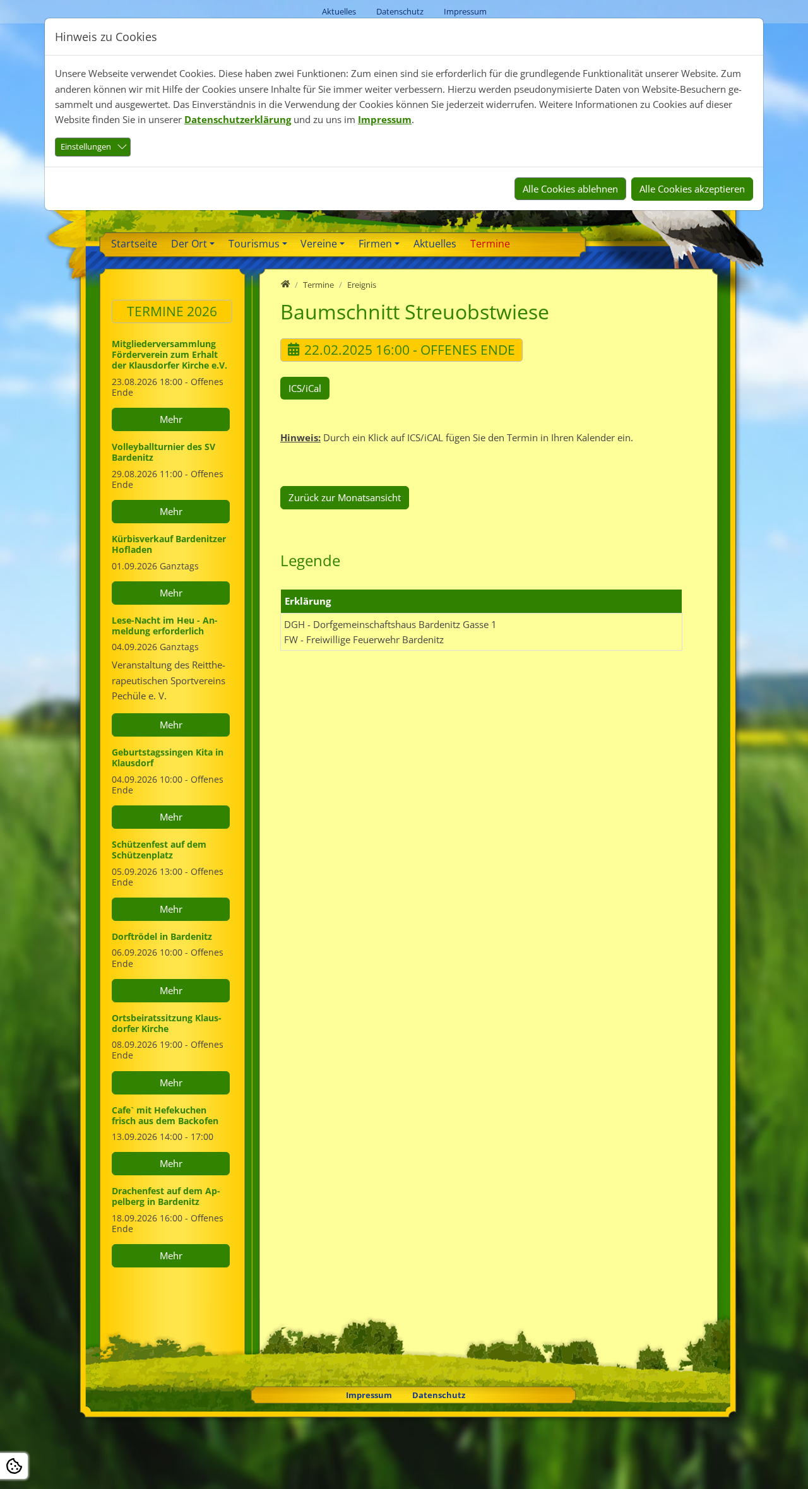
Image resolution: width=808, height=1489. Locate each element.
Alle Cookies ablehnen (570, 188)
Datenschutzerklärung (237, 119)
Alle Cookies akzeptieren (692, 188)
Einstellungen (86, 146)
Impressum (385, 119)
